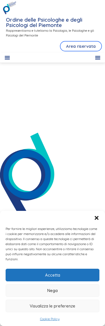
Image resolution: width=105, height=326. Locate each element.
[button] (96, 218)
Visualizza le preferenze (52, 306)
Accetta (52, 275)
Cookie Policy (50, 319)
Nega (52, 290)
